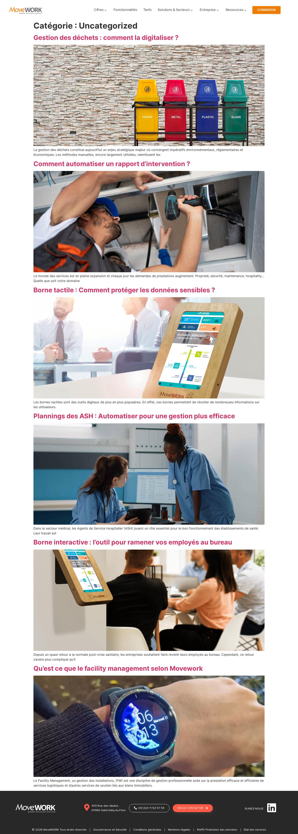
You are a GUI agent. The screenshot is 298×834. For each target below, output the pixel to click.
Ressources (234, 10)
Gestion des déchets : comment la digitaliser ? (106, 38)
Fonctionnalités (125, 10)
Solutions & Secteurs (174, 10)
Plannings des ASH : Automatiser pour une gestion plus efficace (134, 416)
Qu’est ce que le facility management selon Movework (118, 668)
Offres (99, 10)
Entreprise (208, 10)
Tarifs (147, 10)
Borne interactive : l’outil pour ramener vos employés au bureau (132, 542)
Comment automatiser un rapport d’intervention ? (111, 164)
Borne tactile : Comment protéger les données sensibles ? (124, 290)
